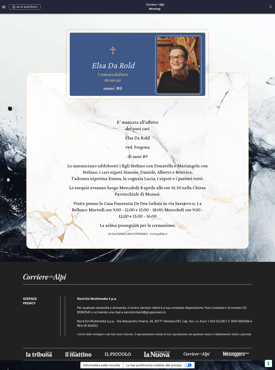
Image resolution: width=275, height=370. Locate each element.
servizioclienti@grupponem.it (144, 312)
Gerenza (30, 299)
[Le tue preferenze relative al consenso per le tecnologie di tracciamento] (268, 363)
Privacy (29, 303)
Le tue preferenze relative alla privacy (154, 365)
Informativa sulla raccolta (101, 365)
